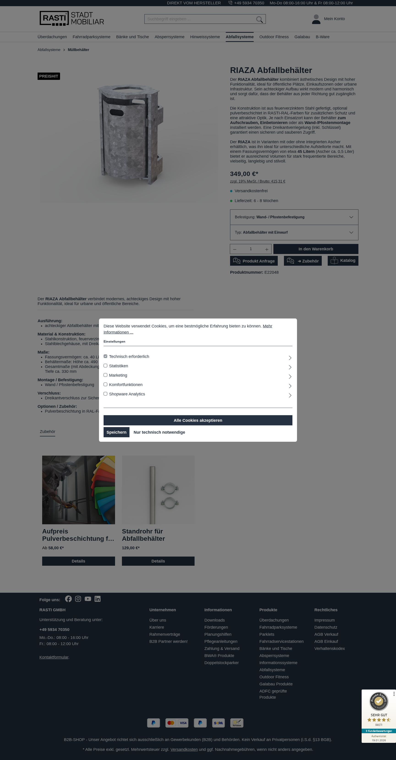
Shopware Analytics (127, 394)
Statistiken (118, 365)
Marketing (118, 375)
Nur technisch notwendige (159, 432)
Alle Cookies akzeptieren (198, 420)
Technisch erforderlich (129, 356)
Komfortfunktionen (126, 384)
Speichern (116, 432)
